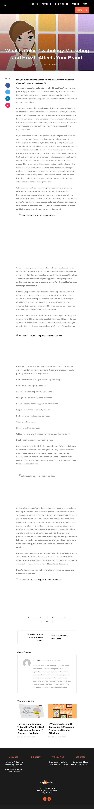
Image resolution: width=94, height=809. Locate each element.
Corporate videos (80, 762)
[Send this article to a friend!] (7, 105)
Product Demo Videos (58, 765)
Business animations (58, 762)
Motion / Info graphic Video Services (13, 770)
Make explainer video (80, 765)
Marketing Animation (13, 762)
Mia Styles (56, 64)
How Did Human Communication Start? (35, 637)
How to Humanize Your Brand (59, 637)
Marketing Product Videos (13, 766)
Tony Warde (29, 737)
